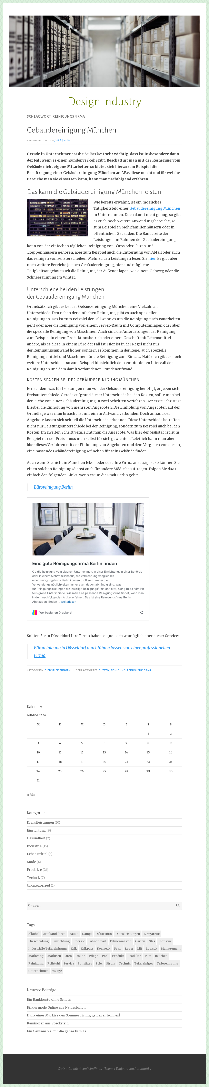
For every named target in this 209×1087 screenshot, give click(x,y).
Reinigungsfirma (139, 670)
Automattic (142, 1069)
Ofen (68, 956)
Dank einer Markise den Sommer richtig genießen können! (73, 1015)
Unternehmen (38, 971)
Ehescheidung (38, 941)
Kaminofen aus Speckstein (48, 1023)
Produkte (34, 870)
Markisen (54, 956)
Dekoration (104, 934)
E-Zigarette (152, 934)
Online (80, 956)
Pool (105, 956)
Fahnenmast (97, 941)
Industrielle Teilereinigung (47, 948)
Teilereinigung (167, 963)
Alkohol (33, 934)
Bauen (73, 934)
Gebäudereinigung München (72, 130)
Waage (57, 971)
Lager (129, 948)
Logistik (151, 948)
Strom (110, 963)
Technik (33, 878)
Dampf (87, 934)
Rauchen (161, 956)
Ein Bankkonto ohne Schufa (49, 1000)
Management (170, 948)
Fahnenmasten (120, 941)
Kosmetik (103, 948)
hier (152, 258)
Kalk (74, 948)
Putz (148, 956)
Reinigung (118, 670)
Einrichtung (36, 830)
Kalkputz (87, 948)
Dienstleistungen (58, 670)
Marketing (36, 956)
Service (68, 963)
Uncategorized (38, 885)
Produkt (118, 956)
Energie (79, 941)
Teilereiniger (143, 963)
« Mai (31, 795)
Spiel (99, 963)
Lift (139, 948)
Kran (117, 948)
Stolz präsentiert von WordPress (80, 1069)
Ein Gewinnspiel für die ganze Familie (57, 1031)
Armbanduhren (54, 934)
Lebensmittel (37, 854)
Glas (152, 941)
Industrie (34, 846)
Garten (140, 941)
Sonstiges (85, 963)
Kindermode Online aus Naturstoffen (56, 1007)
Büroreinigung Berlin (53, 487)
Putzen (104, 670)
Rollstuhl (53, 963)
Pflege (93, 956)
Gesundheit (36, 838)
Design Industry (104, 102)
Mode (31, 862)
